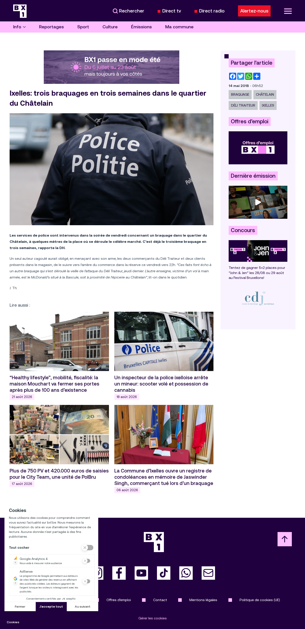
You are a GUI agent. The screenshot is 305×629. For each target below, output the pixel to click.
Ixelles (268, 105)
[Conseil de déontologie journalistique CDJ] (258, 298)
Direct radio (212, 11)
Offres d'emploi (119, 599)
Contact (160, 599)
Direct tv (171, 11)
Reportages (51, 27)
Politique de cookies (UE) (260, 599)
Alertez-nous (254, 11)
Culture (110, 27)
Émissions (141, 27)
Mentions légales (203, 599)
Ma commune (179, 27)
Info (17, 27)
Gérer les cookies (152, 618)
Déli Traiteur (243, 105)
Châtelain (265, 94)
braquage (240, 94)
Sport (83, 27)
